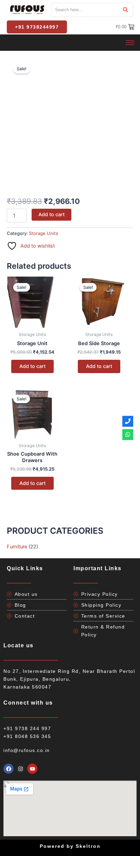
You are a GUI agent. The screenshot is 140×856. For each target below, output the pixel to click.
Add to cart (51, 214)
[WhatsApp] (127, 434)
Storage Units (43, 233)
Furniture (17, 547)
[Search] (126, 9)
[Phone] (127, 421)
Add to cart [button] (32, 366)
